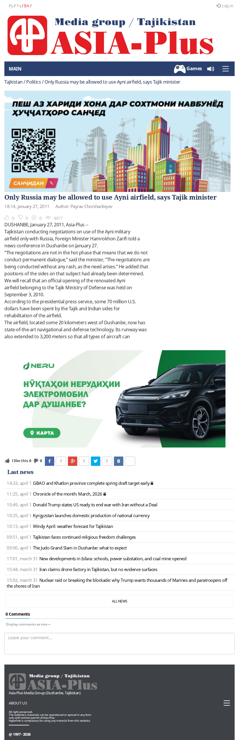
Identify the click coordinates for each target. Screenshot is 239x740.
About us (18, 703)
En (26, 5)
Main (15, 69)
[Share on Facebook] (49, 461)
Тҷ (18, 5)
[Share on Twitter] (95, 461)
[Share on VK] (118, 461)
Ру (11, 5)
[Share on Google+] (72, 461)
